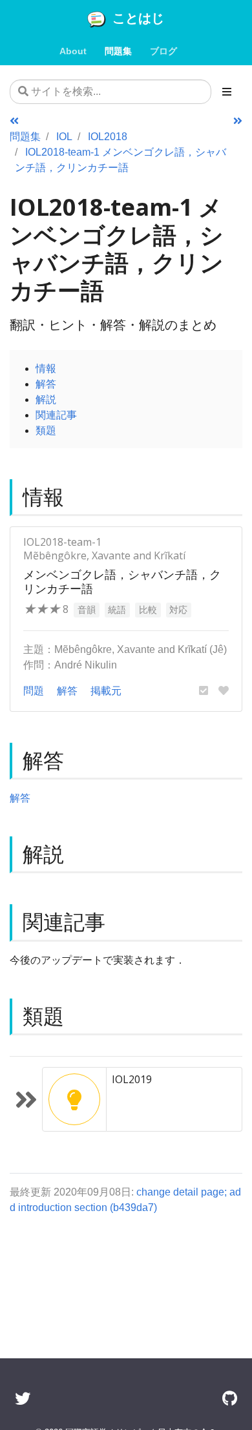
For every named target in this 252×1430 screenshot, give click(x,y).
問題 (33, 690)
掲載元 (105, 690)
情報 (46, 368)
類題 (46, 430)
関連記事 (56, 414)
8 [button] (45, 609)
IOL (64, 136)
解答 (46, 383)
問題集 (25, 136)
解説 (46, 399)
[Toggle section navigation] (227, 92)
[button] (203, 690)
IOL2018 (107, 136)
